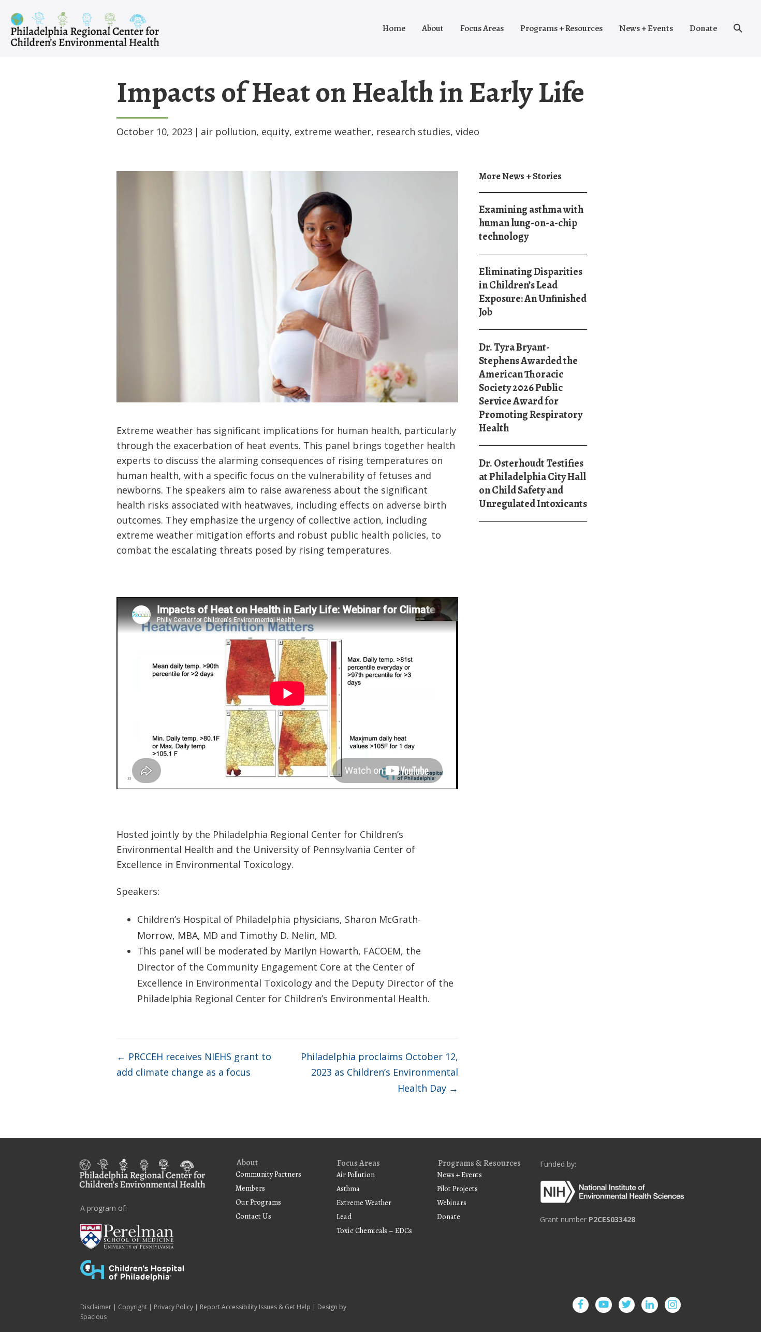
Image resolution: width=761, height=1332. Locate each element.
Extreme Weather (363, 1202)
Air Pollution (355, 1174)
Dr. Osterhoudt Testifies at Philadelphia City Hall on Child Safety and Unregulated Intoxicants (533, 483)
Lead (344, 1216)
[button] (738, 28)
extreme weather (333, 131)
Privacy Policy (173, 1306)
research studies (413, 131)
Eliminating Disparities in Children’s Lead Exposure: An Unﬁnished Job (533, 292)
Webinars (451, 1202)
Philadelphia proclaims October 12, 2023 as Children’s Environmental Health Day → (379, 1072)
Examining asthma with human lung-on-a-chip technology (531, 222)
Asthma (348, 1188)
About (433, 28)
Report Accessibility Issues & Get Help (255, 1306)
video (467, 131)
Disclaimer (95, 1306)
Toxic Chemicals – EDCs (374, 1230)
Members (250, 1188)
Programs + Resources (561, 28)
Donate (703, 28)
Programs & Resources (479, 1163)
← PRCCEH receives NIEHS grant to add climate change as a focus (193, 1064)
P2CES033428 (612, 1219)
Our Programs (258, 1202)
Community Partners (268, 1174)
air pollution (228, 131)
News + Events (646, 28)
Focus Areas (482, 28)
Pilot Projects (457, 1188)
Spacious (93, 1316)
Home (394, 28)
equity (275, 131)
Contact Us (253, 1216)
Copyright (132, 1306)
